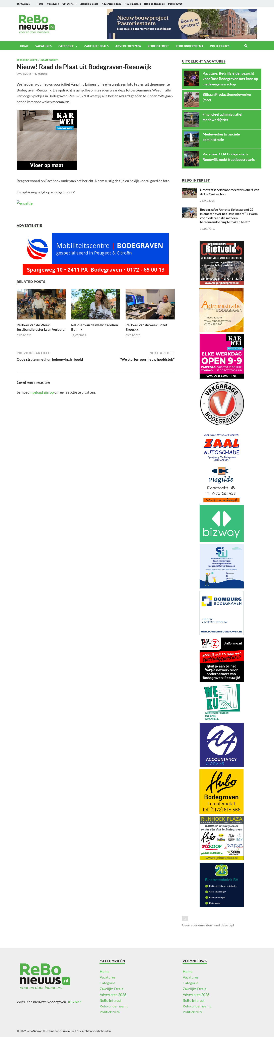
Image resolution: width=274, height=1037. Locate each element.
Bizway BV (68, 1031)
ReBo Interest (133, 3)
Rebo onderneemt (154, 3)
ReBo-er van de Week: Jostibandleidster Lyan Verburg (41, 327)
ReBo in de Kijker (27, 60)
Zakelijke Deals (89, 3)
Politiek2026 (175, 3)
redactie (43, 73)
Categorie (68, 3)
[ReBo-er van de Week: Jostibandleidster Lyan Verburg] (41, 305)
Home (40, 3)
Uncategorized (49, 60)
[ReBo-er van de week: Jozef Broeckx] (150, 305)
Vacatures (53, 3)
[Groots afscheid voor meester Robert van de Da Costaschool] (189, 190)
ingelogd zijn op (41, 392)
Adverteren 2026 (111, 3)
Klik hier (74, 1002)
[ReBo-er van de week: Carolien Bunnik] (95, 305)
